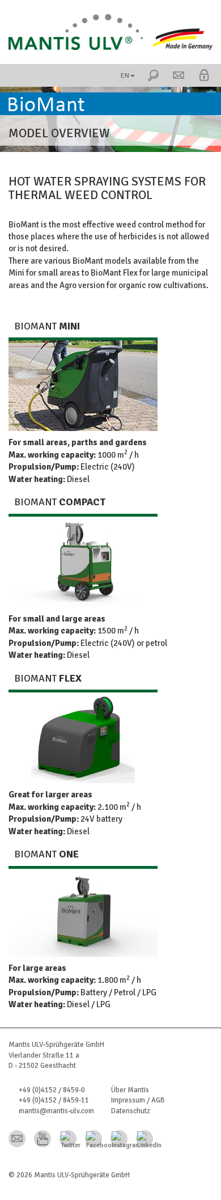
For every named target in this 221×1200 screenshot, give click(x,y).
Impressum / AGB (138, 1100)
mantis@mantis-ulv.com (56, 1111)
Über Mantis (130, 1090)
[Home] (110, 32)
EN (125, 75)
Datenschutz (130, 1111)
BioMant (47, 326)
